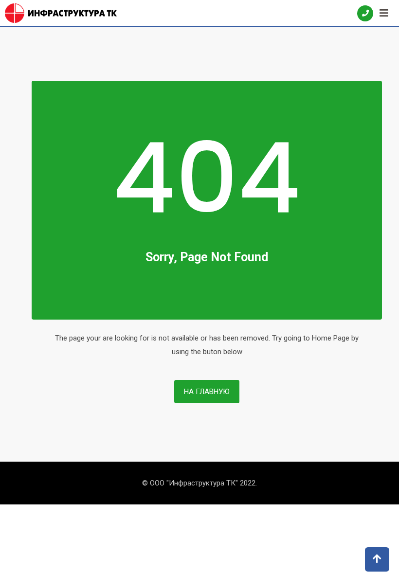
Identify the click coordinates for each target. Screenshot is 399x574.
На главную (207, 391)
